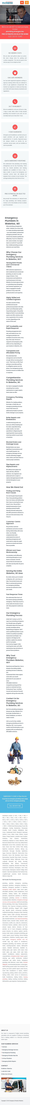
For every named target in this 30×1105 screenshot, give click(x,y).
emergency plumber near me (18, 939)
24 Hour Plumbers (7, 1058)
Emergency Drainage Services (10, 1050)
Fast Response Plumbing (8, 1052)
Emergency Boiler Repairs (9, 1061)
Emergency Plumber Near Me (10, 1055)
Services (4, 1047)
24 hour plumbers (11, 902)
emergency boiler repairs (9, 889)
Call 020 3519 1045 (15, 806)
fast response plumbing (21, 918)
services (17, 898)
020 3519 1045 (15, 36)
